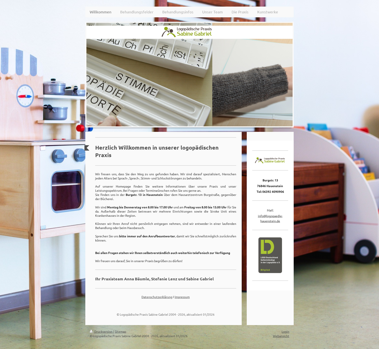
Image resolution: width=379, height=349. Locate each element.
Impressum (182, 297)
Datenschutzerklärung (156, 297)
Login (285, 331)
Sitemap (120, 331)
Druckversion (103, 331)
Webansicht (281, 336)
